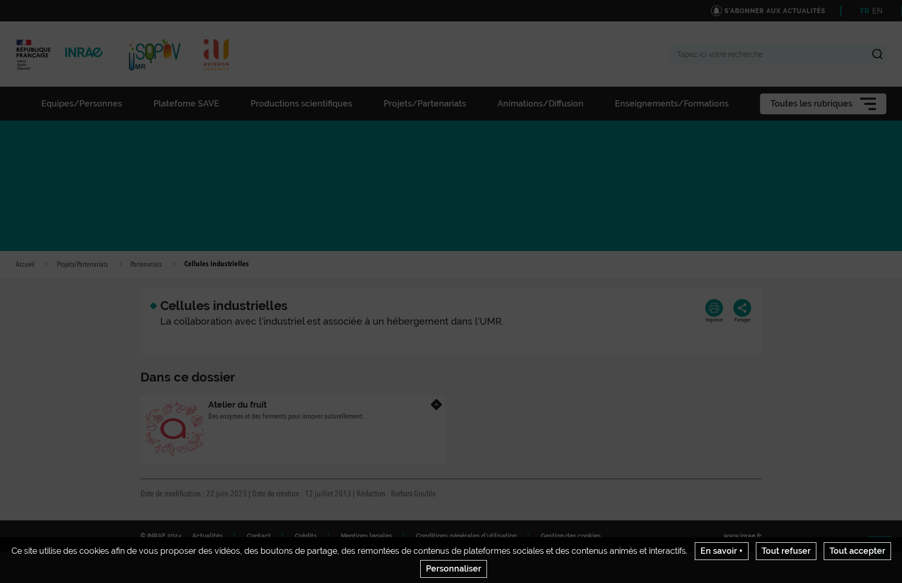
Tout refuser (786, 551)
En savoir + (722, 551)
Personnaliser (453, 569)
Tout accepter (857, 551)
